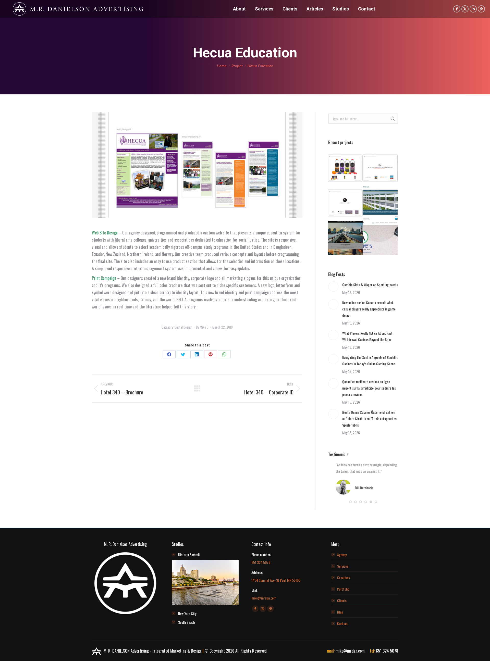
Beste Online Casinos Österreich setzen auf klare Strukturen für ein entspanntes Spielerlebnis (369, 418)
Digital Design (183, 327)
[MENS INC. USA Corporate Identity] (345, 203)
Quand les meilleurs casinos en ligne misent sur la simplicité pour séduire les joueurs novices (369, 388)
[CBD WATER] (345, 168)
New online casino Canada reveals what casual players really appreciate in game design (369, 309)
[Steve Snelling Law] (380, 203)
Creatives (343, 577)
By (202, 327)
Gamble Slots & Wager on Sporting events (370, 284)
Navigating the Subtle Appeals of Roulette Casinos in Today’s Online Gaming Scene (370, 360)
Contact (342, 623)
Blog (340, 612)
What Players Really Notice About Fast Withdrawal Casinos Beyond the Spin (367, 336)
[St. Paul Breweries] (345, 238)
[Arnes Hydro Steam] (380, 238)
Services (342, 566)
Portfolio (343, 589)
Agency (342, 554)
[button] (350, 502)
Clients (342, 600)
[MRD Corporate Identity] (380, 168)
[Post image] (333, 286)
